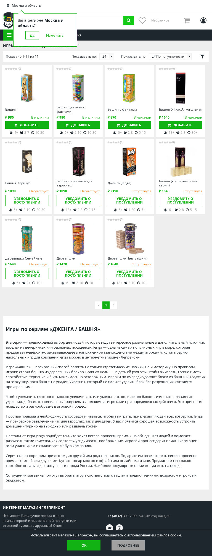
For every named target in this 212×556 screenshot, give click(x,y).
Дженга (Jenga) (119, 183)
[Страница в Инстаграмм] (119, 527)
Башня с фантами (122, 109)
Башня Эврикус (17, 183)
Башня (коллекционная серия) (178, 183)
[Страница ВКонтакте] (109, 527)
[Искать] (128, 20)
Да (32, 35)
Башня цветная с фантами (71, 109)
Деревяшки (66, 258)
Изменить (54, 35)
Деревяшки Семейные (23, 258)
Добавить (29, 125)
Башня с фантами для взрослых (74, 183)
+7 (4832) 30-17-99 (122, 516)
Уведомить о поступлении (27, 200)
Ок (83, 545)
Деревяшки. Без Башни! (127, 258)
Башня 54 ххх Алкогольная (180, 109)
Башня (10, 109)
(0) (19, 68)
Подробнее (128, 545)
